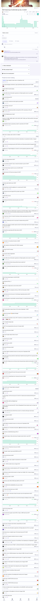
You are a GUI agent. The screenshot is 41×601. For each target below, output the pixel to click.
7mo (9, 51)
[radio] (29, 14)
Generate (36, 32)
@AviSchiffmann (7, 52)
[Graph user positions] (27, 14)
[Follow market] (35, 8)
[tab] (4, 41)
